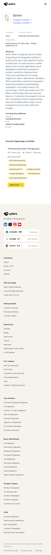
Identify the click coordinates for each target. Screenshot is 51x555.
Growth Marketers (11, 517)
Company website (21, 20)
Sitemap (38, 551)
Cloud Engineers (10, 467)
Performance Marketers (14, 520)
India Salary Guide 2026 (14, 348)
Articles (7, 329)
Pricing (6, 274)
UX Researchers (10, 492)
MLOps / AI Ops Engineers (15, 410)
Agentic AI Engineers (12, 422)
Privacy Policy (26, 551)
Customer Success (12, 504)
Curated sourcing (11, 308)
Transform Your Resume (14, 373)
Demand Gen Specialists (14, 532)
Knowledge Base (11, 377)
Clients (7, 341)
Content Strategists (12, 528)
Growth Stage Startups (13, 291)
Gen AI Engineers (11, 414)
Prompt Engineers (11, 418)
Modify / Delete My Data (14, 385)
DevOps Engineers (12, 463)
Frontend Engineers (12, 455)
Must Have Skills (14, 157)
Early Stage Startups (12, 287)
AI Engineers (9, 406)
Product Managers (11, 496)
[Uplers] (9, 4)
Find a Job (8, 369)
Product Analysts (11, 500)
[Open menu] (45, 4)
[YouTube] (19, 224)
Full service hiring (11, 312)
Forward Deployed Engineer (16, 402)
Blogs (6, 333)
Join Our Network (11, 365)
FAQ (6, 381)
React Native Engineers (14, 475)
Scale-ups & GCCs (11, 295)
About (6, 262)
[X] (10, 224)
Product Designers (12, 488)
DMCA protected (11, 551)
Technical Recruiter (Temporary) (23, 149)
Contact (7, 270)
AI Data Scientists (11, 430)
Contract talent (10, 316)
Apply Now (14, 185)
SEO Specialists (10, 524)
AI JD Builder (9, 352)
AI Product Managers (13, 426)
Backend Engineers (12, 451)
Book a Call (8, 266)
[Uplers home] (25, 214)
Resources (8, 337)
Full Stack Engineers (12, 447)
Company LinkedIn (21, 23)
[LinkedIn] (5, 224)
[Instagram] (15, 224)
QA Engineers (9, 459)
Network (7, 345)
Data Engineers (10, 471)
